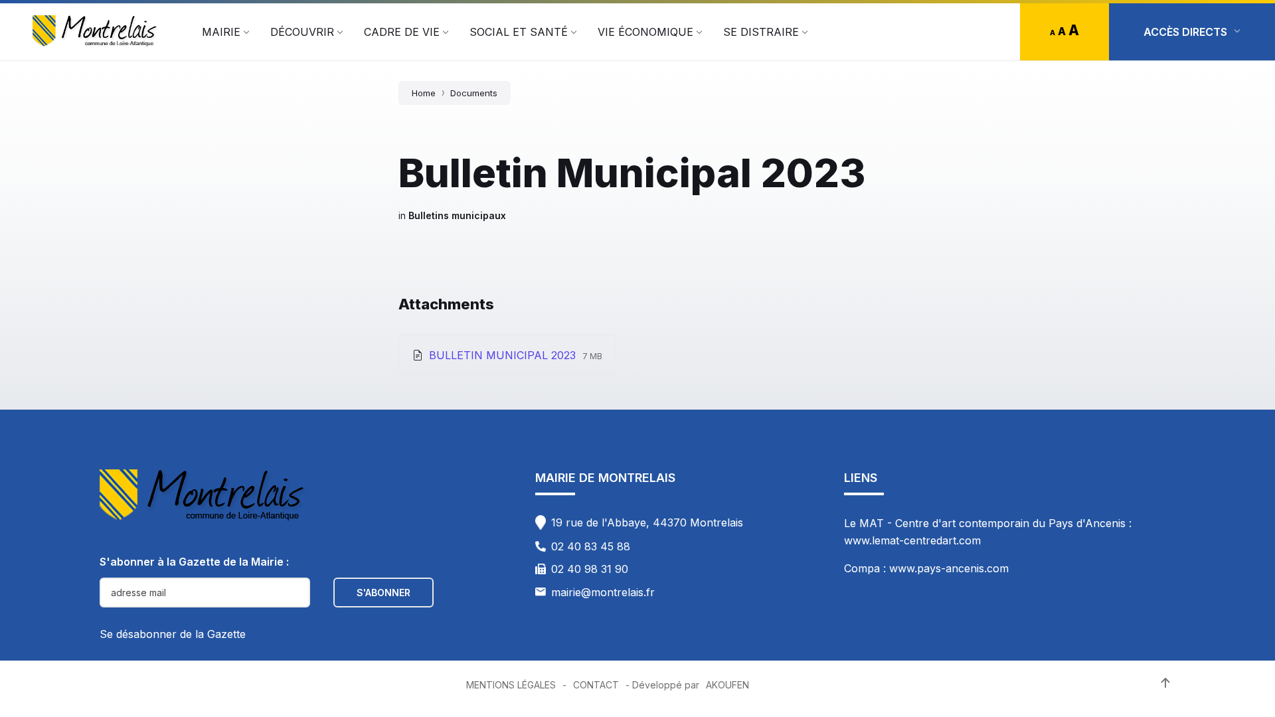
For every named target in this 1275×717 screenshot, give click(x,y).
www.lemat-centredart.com (912, 540)
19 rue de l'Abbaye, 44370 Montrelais (647, 522)
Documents (473, 93)
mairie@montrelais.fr (603, 592)
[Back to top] (1165, 683)
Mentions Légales (511, 684)
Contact (596, 684)
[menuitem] (221, 32)
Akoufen (727, 684)
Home (424, 93)
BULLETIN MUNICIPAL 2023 (504, 355)
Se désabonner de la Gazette (173, 634)
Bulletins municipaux (457, 215)
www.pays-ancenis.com (949, 568)
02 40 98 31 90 (589, 569)
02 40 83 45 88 (590, 546)
